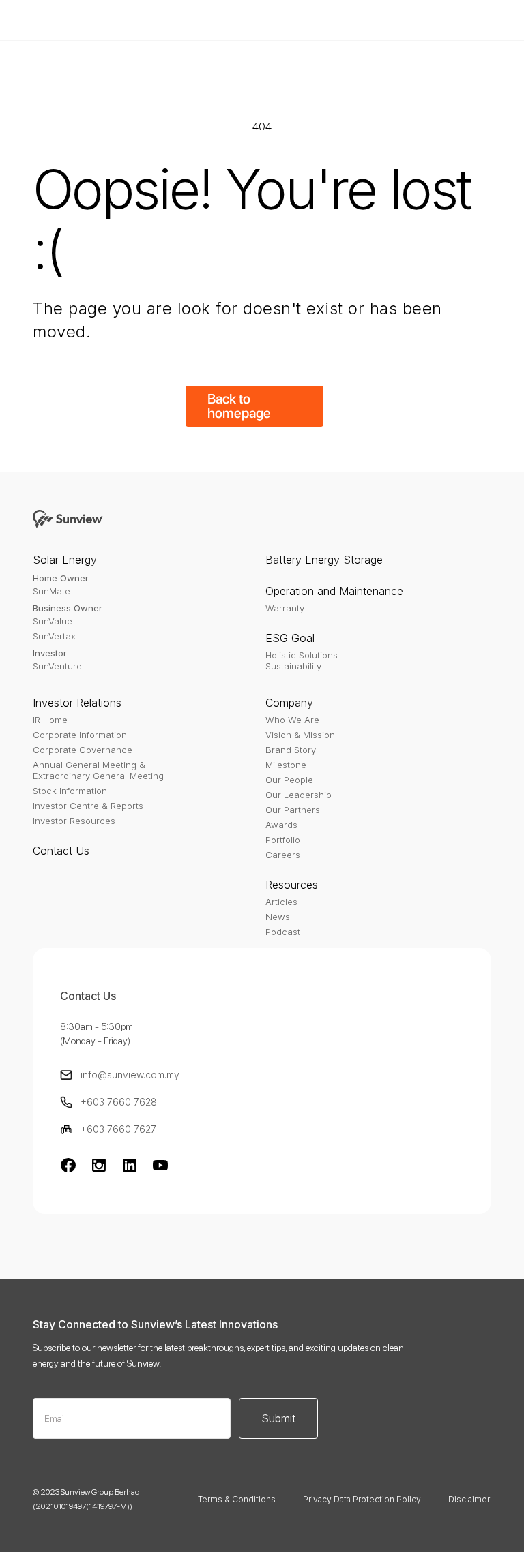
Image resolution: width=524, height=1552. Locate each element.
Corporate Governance (82, 749)
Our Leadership (298, 794)
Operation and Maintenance (334, 591)
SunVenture (57, 665)
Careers (282, 854)
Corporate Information (80, 734)
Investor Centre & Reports (88, 805)
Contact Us (61, 850)
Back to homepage (239, 406)
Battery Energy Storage (324, 559)
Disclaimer (469, 1499)
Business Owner (67, 608)
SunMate (51, 590)
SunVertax (54, 635)
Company (289, 703)
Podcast (282, 931)
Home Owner (61, 578)
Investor (50, 653)
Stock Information (70, 790)
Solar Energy (65, 559)
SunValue (52, 620)
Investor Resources (74, 820)
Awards (281, 824)
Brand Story (290, 749)
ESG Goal (290, 638)
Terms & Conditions (237, 1499)
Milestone (285, 764)
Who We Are (292, 719)
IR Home (50, 719)
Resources (291, 885)
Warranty (284, 608)
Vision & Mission (300, 734)
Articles (281, 901)
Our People (289, 779)
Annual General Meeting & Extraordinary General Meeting (98, 770)
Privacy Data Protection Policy (362, 1499)
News (277, 916)
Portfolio (282, 839)
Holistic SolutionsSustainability (301, 660)
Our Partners (292, 809)
